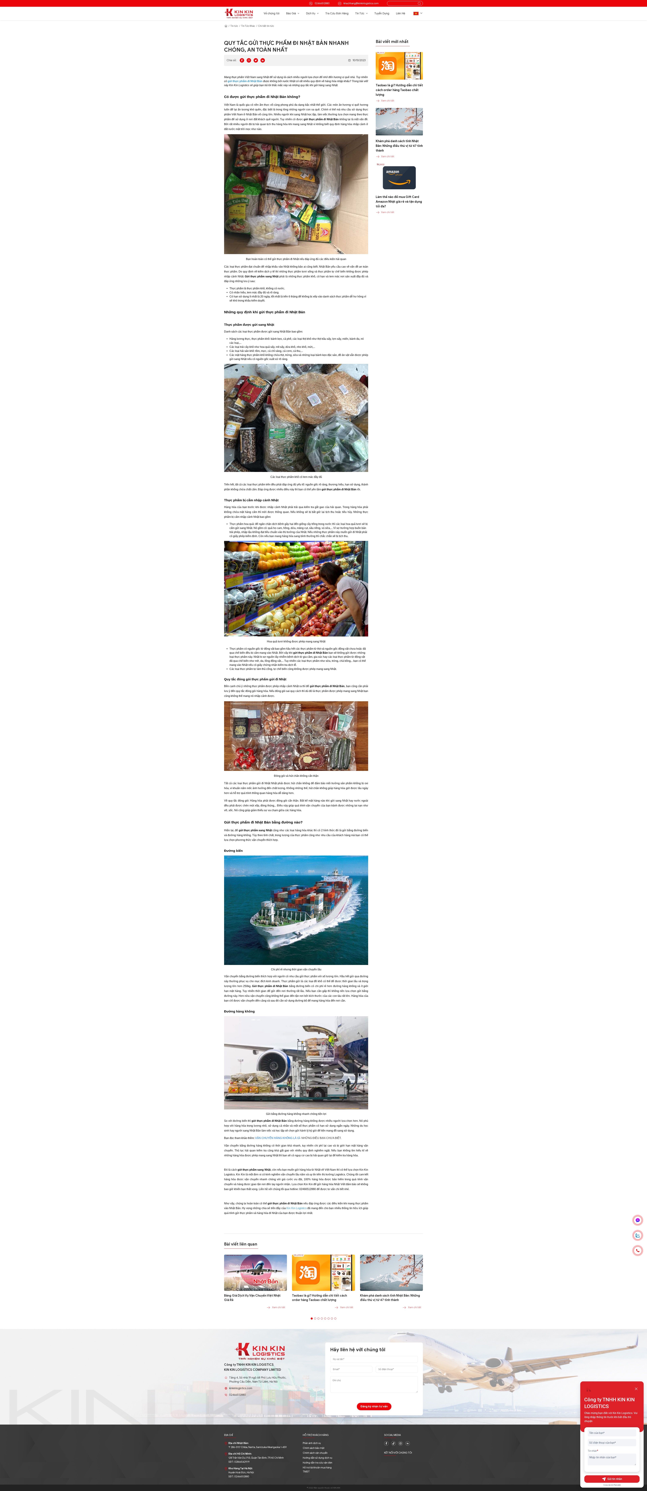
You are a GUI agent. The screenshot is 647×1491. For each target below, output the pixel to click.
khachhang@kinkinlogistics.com (361, 3)
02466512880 (322, 3)
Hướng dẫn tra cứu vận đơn (317, 1462)
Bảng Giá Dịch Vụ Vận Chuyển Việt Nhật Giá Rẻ (252, 1298)
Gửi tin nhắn (614, 1479)
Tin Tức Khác (248, 26)
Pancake (617, 1485)
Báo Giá (291, 13)
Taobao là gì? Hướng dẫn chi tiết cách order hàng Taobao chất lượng (319, 1298)
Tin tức (234, 26)
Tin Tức (359, 13)
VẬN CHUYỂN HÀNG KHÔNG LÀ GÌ (277, 1138)
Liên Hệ (400, 13)
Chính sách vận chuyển (315, 1453)
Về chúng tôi (271, 13)
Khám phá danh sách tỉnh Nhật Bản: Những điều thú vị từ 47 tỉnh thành (390, 1298)
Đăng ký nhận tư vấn (374, 1406)
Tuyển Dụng (381, 13)
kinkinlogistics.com (240, 1388)
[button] (418, 13)
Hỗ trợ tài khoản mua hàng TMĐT (317, 1469)
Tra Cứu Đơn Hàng (336, 13)
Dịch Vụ (310, 13)
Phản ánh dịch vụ (312, 1443)
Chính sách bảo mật (314, 1448)
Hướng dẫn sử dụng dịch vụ (317, 1457)
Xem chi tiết (278, 1307)
